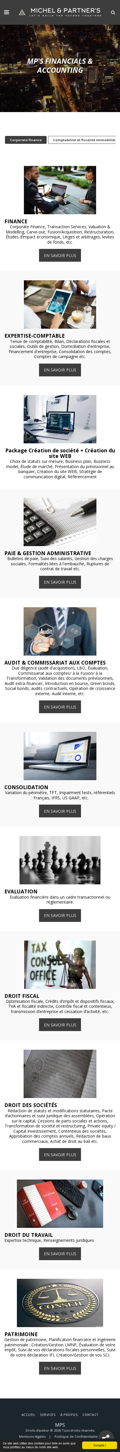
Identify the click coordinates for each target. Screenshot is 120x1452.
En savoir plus (60, 255)
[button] (6, 12)
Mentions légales (32, 1436)
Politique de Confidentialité (76, 1436)
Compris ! (99, 1445)
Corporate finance (26, 140)
